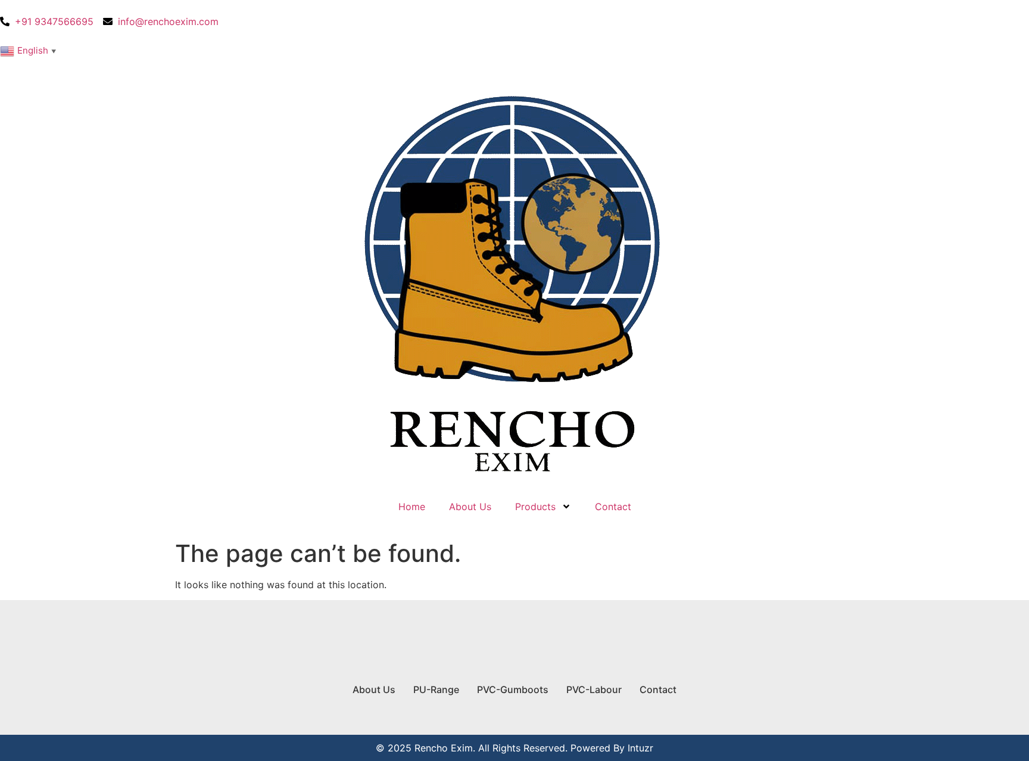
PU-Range (436, 689)
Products (535, 506)
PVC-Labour (594, 689)
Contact (613, 506)
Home (411, 506)
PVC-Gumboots (512, 689)
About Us (470, 506)
